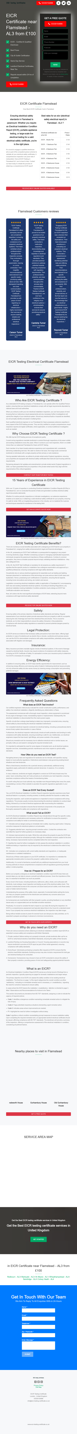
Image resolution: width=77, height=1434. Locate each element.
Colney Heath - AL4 (46, 1279)
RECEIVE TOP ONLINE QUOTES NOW (38, 605)
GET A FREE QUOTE (38, 1114)
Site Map (39, 1387)
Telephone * (26, 1323)
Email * (24, 1315)
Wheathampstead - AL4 (59, 1277)
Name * (24, 1307)
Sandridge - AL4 (30, 1279)
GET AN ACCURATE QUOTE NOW (38, 509)
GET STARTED (38, 1239)
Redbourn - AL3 (13, 1277)
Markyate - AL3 (28, 1277)
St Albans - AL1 (41, 1277)
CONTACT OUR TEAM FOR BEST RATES (38, 475)
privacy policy (64, 74)
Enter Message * (28, 1340)
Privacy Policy (38, 1385)
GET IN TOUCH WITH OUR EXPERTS (38, 922)
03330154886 (47, 3)
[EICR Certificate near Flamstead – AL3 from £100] (38, 1378)
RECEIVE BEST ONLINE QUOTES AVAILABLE (38, 188)
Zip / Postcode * (28, 1332)
